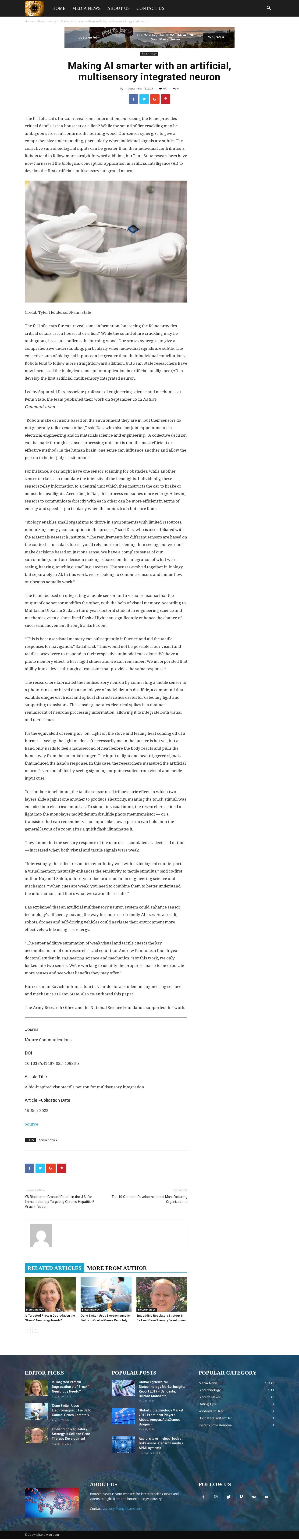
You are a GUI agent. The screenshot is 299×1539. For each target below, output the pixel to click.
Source (31, 1124)
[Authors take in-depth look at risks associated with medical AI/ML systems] (123, 1444)
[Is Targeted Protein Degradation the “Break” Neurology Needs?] (50, 1294)
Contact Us (150, 8)
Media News (86, 8)
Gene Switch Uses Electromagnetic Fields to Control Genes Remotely (71, 1410)
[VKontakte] (253, 1497)
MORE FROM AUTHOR (117, 1268)
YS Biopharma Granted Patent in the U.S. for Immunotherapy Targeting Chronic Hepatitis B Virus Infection (60, 1202)
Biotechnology (47, 21)
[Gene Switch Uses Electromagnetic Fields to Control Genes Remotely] (106, 1294)
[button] (268, 8)
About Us (118, 8)
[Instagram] (216, 1497)
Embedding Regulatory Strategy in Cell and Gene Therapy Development (71, 1433)
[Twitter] (228, 1497)
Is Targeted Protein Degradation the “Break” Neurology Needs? (70, 1386)
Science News (48, 1140)
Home (59, 8)
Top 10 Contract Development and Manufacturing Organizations (149, 1199)
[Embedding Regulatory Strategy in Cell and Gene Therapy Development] (161, 1294)
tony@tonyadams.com (125, 1508)
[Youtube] (266, 1497)
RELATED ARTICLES (55, 1268)
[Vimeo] (241, 1497)
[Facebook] (203, 1497)
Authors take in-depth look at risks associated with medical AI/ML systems (162, 1443)
